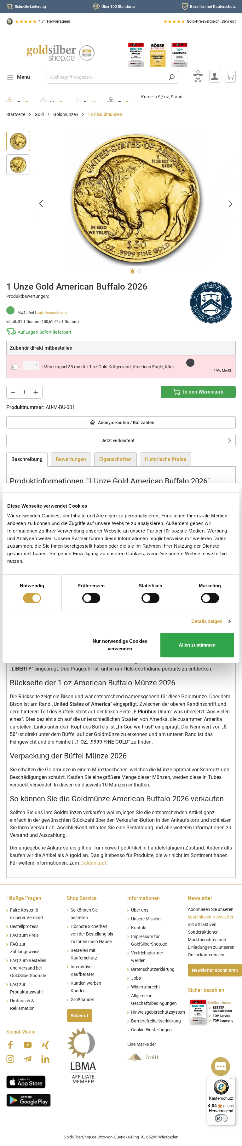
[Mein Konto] (214, 76)
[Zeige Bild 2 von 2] (139, 271)
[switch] (91, 598)
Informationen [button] (143, 898)
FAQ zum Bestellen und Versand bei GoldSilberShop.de (28, 968)
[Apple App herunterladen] (26, 1081)
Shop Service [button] (82, 898)
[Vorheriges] (41, 203)
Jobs (136, 978)
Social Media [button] (21, 1032)
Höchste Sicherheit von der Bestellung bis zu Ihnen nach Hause (92, 934)
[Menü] (232, 1080)
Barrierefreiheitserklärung (156, 1021)
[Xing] (45, 1045)
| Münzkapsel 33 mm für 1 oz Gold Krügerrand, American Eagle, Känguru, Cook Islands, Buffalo (108, 366)
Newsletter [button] (200, 898)
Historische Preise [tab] (165, 459)
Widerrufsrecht (145, 987)
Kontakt (139, 927)
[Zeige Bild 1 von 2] (132, 271)
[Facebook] (10, 1045)
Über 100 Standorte (118, 6)
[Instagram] (10, 1059)
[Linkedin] (45, 1059)
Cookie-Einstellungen (151, 1030)
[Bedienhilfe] (198, 76)
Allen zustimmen (197, 645)
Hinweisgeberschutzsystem (158, 1012)
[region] (121, 203)
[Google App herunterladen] (28, 1099)
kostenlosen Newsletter (210, 917)
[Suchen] (171, 77)
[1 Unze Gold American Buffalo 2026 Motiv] (135, 198)
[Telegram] (28, 1059)
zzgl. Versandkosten (52, 313)
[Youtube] (28, 1045)
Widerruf (79, 1015)
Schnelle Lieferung (30, 6)
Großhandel (82, 999)
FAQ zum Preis (24, 935)
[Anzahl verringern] (13, 392)
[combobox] (105, 77)
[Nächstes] (230, 203)
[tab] (27, 459)
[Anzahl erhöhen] (36, 392)
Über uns (139, 910)
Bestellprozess (24, 926)
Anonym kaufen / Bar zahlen (125, 422)
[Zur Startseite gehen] (60, 53)
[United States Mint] (211, 302)
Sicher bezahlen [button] (206, 990)
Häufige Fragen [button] (23, 898)
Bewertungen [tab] (71, 459)
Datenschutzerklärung (153, 969)
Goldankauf (93, 863)
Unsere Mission (146, 919)
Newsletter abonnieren (215, 970)
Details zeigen (206, 621)
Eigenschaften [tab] (115, 459)
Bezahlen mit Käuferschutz (213, 6)
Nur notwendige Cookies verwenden (120, 644)
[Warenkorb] (230, 76)
